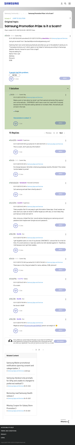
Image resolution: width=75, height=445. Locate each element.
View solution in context (21, 118)
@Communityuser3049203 (33, 326)
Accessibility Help (7, 427)
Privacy (3, 434)
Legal (3, 437)
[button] (67, 36)
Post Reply (60, 341)
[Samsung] (11, 3)
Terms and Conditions (8, 431)
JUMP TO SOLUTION (19, 18)
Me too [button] (14, 75)
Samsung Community (11, 13)
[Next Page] (42, 350)
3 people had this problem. (19, 73)
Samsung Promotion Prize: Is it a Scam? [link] (41, 13)
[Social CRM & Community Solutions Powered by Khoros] (65, 421)
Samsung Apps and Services (59, 38)
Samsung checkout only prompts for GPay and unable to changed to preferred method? (20, 381)
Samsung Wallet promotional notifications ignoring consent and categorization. (20, 366)
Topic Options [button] (67, 18)
